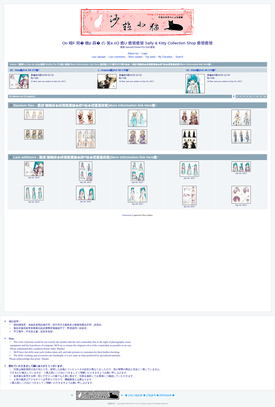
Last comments (117, 56)
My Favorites (165, 56)
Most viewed (135, 56)
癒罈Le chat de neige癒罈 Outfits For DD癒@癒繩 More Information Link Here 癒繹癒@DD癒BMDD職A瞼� (74, 64)
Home (13, 64)
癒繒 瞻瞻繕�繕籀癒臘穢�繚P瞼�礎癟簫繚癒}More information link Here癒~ (172, 64)
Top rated (150, 56)
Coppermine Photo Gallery (142, 215)
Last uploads (99, 56)
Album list (133, 53)
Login (144, 53)
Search (179, 56)
